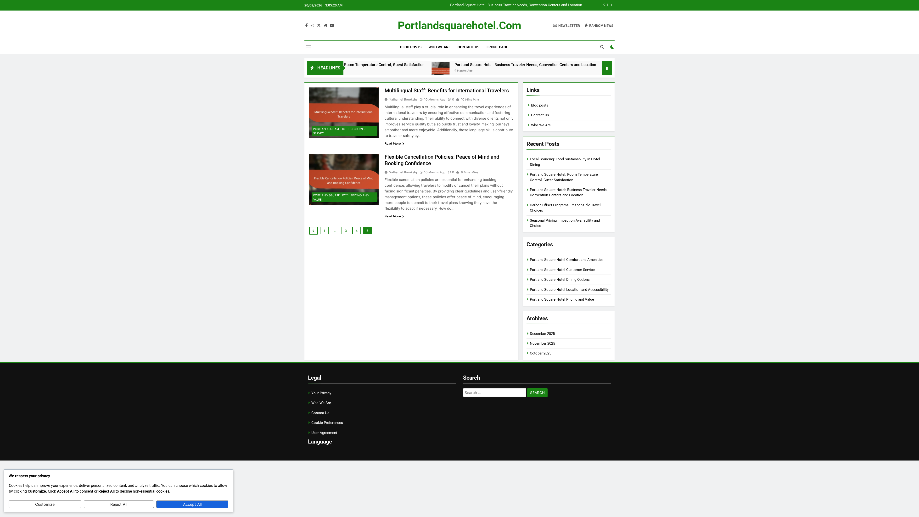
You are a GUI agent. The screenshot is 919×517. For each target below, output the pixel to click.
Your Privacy (321, 393)
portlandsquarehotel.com (459, 25)
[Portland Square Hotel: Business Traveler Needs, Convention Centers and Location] (414, 71)
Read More (393, 143)
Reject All (118, 504)
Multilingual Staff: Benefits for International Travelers (447, 91)
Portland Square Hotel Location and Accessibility (569, 289)
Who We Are (439, 47)
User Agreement (324, 433)
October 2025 (540, 353)
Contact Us (468, 47)
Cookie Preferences (327, 423)
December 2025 (542, 334)
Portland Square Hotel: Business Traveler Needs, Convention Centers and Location (516, 5)
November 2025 (542, 343)
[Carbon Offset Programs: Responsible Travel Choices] (585, 71)
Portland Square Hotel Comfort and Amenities (567, 260)
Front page (497, 47)
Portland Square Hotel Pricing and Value (341, 197)
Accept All (192, 504)
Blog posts (410, 47)
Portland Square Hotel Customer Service (339, 131)
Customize (45, 504)
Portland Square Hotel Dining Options (560, 279)
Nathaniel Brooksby (403, 99)
